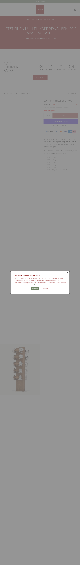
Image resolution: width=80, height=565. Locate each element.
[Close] (68, 273)
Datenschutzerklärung (29, 284)
